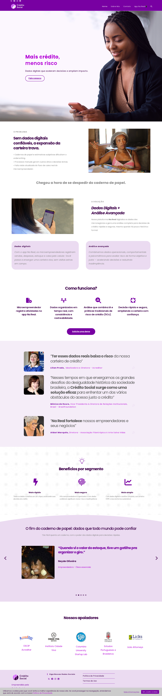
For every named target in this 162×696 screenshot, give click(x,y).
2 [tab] (78, 595)
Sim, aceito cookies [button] (150, 692)
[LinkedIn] (58, 679)
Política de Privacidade (93, 676)
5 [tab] (85, 595)
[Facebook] (52, 679)
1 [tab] (76, 595)
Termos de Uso (90, 680)
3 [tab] (81, 595)
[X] (49, 679)
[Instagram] (55, 679)
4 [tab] (83, 595)
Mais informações (131, 692)
